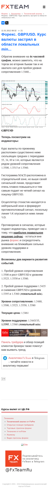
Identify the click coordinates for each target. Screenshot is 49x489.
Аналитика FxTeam (19, 358)
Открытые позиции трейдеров (20, 425)
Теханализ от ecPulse (16, 431)
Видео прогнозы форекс (17, 438)
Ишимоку (11, 435)
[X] (6, 22)
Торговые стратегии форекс (19, 428)
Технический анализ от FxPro (21, 421)
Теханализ (8, 418)
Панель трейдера (12, 342)
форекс (14, 240)
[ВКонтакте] (3, 22)
